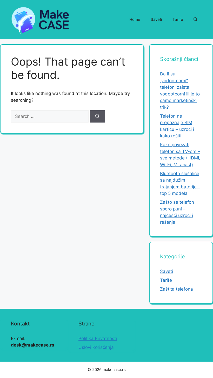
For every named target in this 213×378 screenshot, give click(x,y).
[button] (195, 19)
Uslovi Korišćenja (96, 347)
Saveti (156, 19)
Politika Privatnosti (97, 338)
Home (134, 19)
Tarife (177, 19)
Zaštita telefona (176, 289)
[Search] (97, 116)
